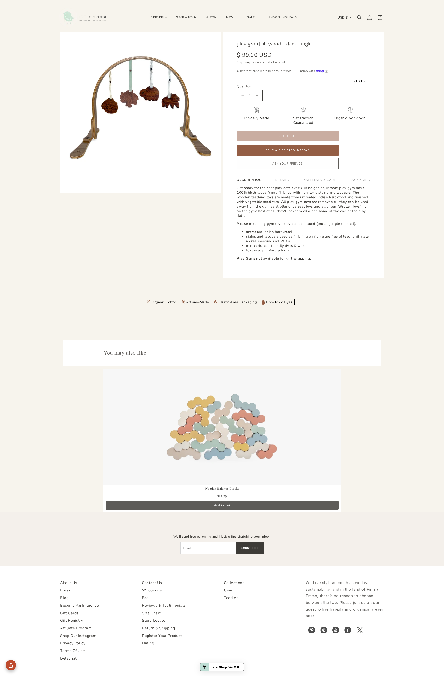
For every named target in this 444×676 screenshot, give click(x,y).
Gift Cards (69, 613)
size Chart (151, 613)
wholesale (152, 590)
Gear (228, 590)
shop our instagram (78, 635)
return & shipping (158, 628)
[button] (156, 18)
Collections (234, 582)
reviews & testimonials (164, 605)
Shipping (243, 62)
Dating (148, 643)
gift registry (71, 620)
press (65, 590)
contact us (152, 582)
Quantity (244, 86)
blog (64, 597)
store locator (154, 620)
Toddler (231, 597)
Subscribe (250, 548)
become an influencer (80, 605)
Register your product (162, 635)
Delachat (68, 658)
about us (68, 582)
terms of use (72, 650)
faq (145, 597)
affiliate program (76, 628)
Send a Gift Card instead (288, 150)
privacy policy (72, 643)
